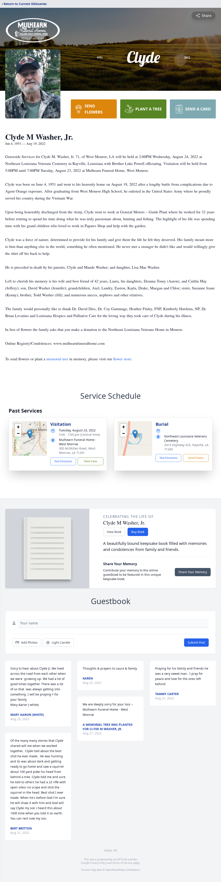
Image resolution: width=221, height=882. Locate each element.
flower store (122, 358)
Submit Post (196, 642)
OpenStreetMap (115, 870)
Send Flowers (196, 458)
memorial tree (57, 358)
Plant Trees (90, 461)
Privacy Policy (98, 863)
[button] (29, 434)
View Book (114, 532)
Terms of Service (122, 863)
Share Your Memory (192, 572)
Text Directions (63, 461)
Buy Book (137, 532)
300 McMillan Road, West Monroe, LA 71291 (77, 450)
